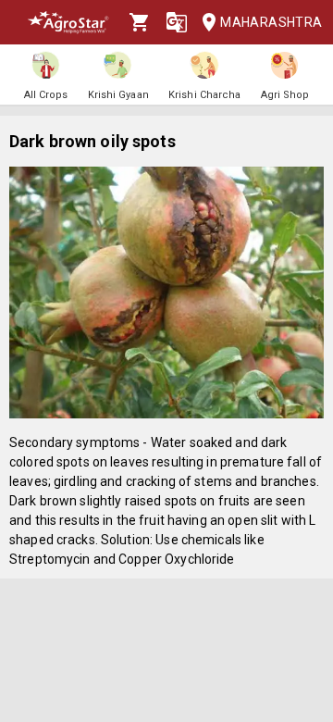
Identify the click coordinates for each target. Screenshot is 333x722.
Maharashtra (269, 22)
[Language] (176, 22)
